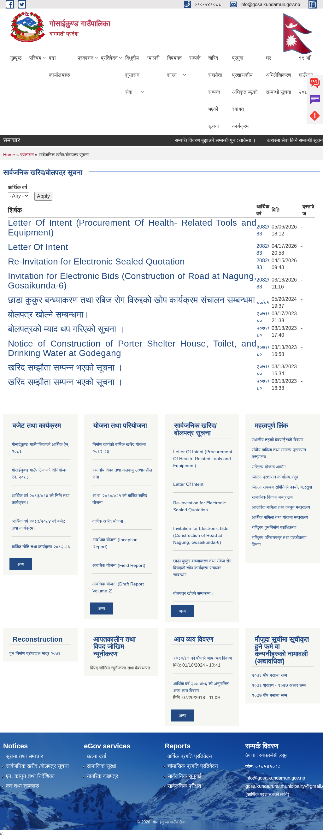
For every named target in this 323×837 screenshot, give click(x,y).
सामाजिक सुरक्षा (101, 766)
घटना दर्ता (96, 756)
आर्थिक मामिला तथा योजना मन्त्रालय (280, 517)
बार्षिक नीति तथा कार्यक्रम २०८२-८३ (41, 546)
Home (9, 154)
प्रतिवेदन (109, 58)
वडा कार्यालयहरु (59, 66)
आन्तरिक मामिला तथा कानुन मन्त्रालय (281, 507)
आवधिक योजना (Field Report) (118, 565)
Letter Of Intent (38, 247)
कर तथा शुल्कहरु (22, 786)
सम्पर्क (195, 58)
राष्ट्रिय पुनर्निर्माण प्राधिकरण (274, 527)
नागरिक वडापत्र (102, 776)
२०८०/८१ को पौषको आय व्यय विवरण (202, 658)
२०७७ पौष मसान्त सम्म (269, 695)
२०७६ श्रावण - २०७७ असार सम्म (279, 685)
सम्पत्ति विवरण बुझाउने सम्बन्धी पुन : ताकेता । (207, 140)
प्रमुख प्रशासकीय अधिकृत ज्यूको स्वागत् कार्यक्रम (245, 92)
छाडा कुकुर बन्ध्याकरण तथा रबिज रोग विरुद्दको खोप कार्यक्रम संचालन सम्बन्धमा (131, 300)
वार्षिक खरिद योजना (107, 521)
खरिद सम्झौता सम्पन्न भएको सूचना (215, 92)
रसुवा (295, 476)
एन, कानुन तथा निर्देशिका (30, 776)
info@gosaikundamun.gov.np (275, 778)
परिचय (35, 58)
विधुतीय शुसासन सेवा (132, 75)
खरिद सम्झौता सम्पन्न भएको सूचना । (65, 367)
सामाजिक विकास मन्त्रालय (272, 497)
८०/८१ (262, 302)
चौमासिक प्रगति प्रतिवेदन (192, 766)
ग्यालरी (153, 58)
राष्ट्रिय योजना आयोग (268, 466)
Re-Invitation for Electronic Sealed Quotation (96, 261)
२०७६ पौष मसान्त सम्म (269, 675)
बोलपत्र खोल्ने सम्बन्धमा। (48, 314)
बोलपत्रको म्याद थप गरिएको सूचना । (66, 329)
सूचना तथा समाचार (24, 756)
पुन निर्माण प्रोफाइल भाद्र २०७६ (35, 653)
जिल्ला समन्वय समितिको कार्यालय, (278, 487)
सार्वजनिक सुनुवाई (184, 776)
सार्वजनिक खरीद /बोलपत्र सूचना (37, 766)
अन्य (20, 564)
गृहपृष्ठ (16, 58)
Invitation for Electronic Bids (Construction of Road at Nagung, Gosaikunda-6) (132, 281)
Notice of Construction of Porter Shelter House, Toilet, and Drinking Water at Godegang (132, 348)
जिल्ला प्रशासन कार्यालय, (271, 476)
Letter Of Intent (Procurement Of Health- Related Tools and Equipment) (132, 227)
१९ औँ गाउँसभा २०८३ (306, 75)
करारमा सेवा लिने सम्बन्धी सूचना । (290, 140)
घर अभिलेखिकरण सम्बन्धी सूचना (278, 75)
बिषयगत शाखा (174, 66)
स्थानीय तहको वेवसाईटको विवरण (277, 439)
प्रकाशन (85, 58)
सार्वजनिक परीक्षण (184, 786)
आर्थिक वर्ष (17, 187)
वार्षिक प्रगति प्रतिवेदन (189, 756)
